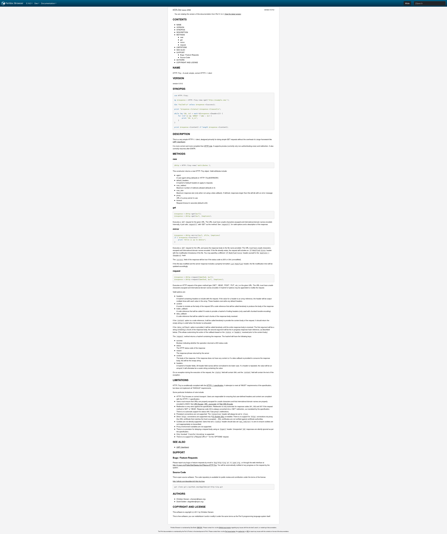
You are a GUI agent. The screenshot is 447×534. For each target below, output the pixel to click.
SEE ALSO (180, 50)
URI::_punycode (210, 404)
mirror (182, 42)
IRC (248, 531)
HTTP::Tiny (177, 9)
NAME (178, 24)
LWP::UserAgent (179, 142)
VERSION (180, 27)
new (181, 37)
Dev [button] (36, 3)
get (181, 40)
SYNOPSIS (180, 29)
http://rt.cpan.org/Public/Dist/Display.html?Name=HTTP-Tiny (195, 465)
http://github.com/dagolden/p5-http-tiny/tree (189, 481)
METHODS (180, 34)
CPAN (188, 10)
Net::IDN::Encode (226, 404)
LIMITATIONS (181, 47)
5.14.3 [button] (28, 3)
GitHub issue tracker (225, 527)
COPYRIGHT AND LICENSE (187, 62)
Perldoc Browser (14, 3)
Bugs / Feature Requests (189, 55)
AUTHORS (180, 60)
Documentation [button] (48, 3)
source (184, 10)
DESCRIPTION (182, 32)
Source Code (185, 57)
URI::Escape (198, 404)
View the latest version (232, 14)
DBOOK (199, 527)
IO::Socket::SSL (218, 416)
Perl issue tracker (230, 531)
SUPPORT (180, 52)
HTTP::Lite (208, 146)
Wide (407, 3)
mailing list (241, 531)
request (183, 45)
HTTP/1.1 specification (215, 385)
